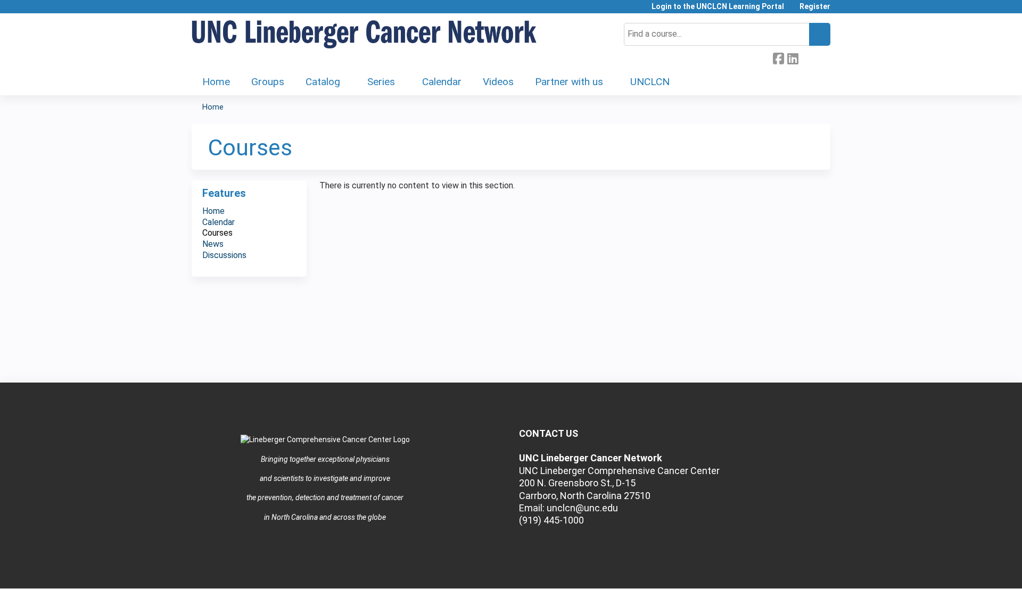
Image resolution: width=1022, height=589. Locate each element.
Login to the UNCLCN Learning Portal (718, 7)
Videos (498, 82)
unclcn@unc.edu (582, 507)
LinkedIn (792, 57)
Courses (217, 233)
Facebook (778, 57)
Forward (807, 57)
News (213, 244)
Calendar (441, 82)
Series (381, 82)
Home (216, 82)
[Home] (365, 34)
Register (815, 7)
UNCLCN (650, 82)
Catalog (323, 82)
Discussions (224, 255)
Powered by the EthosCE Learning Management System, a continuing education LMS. (792, 571)
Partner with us (569, 82)
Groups (267, 82)
